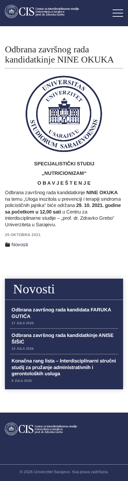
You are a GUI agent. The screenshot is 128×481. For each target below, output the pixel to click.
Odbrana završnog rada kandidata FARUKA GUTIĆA (61, 316)
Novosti (19, 244)
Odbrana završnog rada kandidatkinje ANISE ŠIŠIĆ (62, 341)
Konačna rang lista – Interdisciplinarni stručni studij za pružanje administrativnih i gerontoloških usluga (63, 370)
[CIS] (42, 11)
